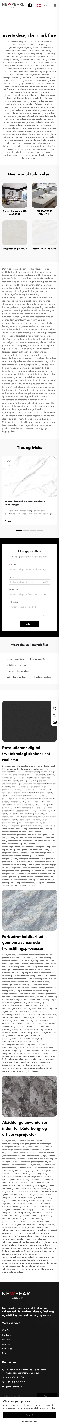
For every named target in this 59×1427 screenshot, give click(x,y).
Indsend (29, 624)
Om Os (5, 1330)
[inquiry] (54, 701)
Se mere (8, 521)
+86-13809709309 (15, 1382)
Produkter (6, 1335)
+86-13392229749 (15, 1377)
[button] (19, 530)
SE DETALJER (14, 195)
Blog (4, 1353)
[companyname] (17, 1295)
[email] (54, 722)
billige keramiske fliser (41, 676)
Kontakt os (7, 1348)
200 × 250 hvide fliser (16, 676)
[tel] (54, 708)
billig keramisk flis (38, 659)
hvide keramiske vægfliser (18, 671)
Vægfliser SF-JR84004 (15, 248)
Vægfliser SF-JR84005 (44, 248)
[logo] (13, 5)
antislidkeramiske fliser (16, 665)
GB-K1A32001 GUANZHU (44, 213)
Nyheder (6, 1339)
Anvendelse (7, 1344)
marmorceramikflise (15, 659)
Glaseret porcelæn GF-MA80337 (15, 213)
